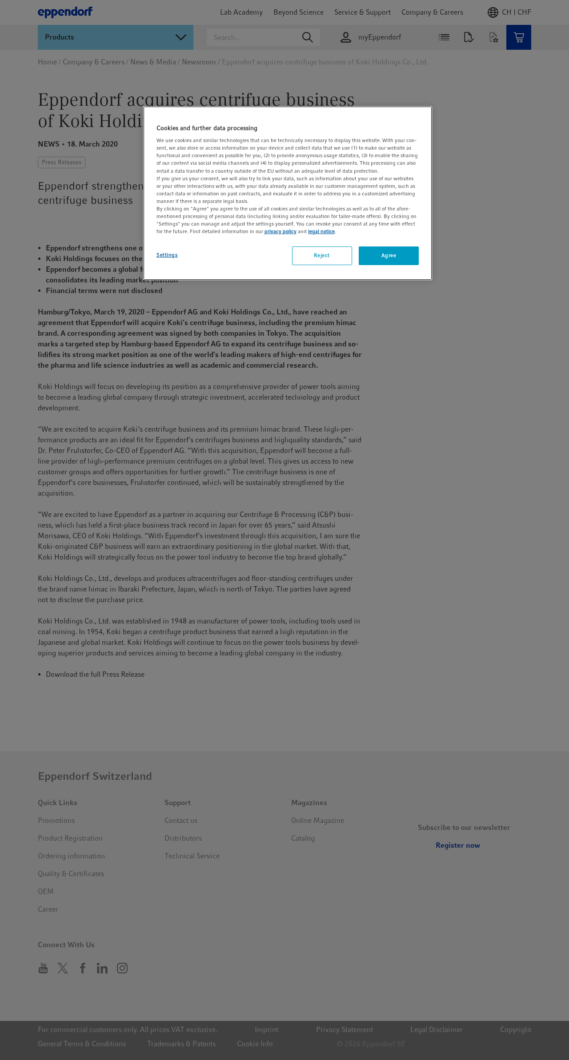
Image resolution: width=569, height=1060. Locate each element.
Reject (321, 255)
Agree (389, 255)
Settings (167, 255)
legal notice (321, 231)
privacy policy (280, 231)
